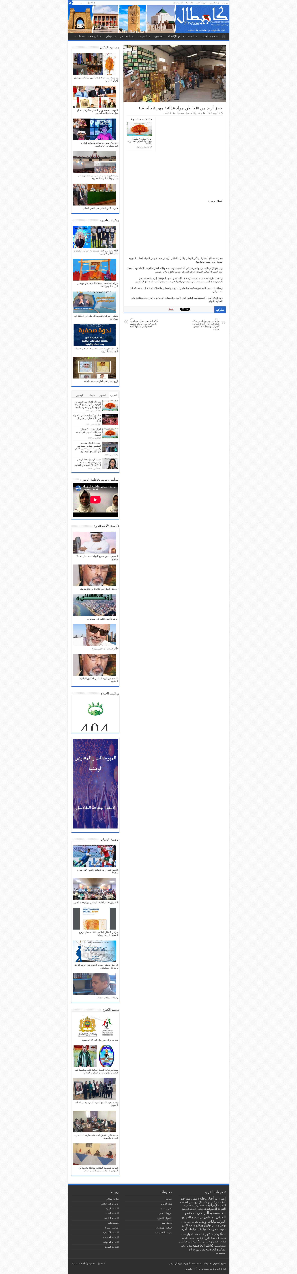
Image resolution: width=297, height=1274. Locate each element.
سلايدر (220, 1233)
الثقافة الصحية (189, 1209)
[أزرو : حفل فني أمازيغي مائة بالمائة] (94, 368)
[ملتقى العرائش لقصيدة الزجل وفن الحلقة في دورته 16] (94, 303)
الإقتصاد (184, 1202)
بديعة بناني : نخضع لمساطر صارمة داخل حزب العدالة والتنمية (96, 1136)
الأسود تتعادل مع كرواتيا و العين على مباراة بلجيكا (97, 871)
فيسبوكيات (188, 1241)
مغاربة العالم (186, 1246)
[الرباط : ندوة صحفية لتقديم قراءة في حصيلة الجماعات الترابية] (94, 335)
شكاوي (209, 1234)
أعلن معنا (189, 3)
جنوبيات (221, 1229)
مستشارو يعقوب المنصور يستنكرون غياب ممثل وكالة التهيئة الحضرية (98, 177)
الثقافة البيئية (189, 1206)
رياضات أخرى (188, 1229)
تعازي (191, 1222)
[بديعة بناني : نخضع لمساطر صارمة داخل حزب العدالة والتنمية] (94, 1122)
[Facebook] (95, 2)
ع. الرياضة (95, 36)
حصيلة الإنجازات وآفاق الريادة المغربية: (99, 589)
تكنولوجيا (184, 1222)
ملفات (202, 1250)
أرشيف (196, 1199)
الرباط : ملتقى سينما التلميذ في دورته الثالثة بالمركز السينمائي (96, 966)
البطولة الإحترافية (217, 1205)
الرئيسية (224, 36)
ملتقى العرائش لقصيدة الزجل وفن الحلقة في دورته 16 (96, 317)
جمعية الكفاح (188, 1225)
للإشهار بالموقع (164, 1218)
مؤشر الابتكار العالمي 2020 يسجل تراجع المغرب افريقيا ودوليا (98, 933)
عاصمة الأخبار (210, 36)
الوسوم (80, 395)
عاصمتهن (159, 36)
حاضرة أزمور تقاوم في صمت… (102, 619)
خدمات (81, 36)
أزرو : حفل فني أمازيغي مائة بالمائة (101, 381)
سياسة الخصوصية (163, 1232)
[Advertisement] (175, 176)
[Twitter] (91, 2)
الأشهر (103, 395)
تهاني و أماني (219, 1225)
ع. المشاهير (126, 36)
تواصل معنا (166, 1223)
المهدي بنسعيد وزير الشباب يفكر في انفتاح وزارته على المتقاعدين (97, 111)
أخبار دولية (220, 1198)
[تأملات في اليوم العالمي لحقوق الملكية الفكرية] (94, 665)
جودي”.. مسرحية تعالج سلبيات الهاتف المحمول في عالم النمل (99, 144)
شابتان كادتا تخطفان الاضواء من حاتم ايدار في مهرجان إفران (87, 418)
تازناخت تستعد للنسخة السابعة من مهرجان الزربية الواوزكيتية (97, 284)
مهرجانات (193, 1249)
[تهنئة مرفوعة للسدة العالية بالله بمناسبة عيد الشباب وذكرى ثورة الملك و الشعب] (94, 1056)
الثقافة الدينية (201, 1209)
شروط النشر (201, 3)
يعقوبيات (221, 1252)
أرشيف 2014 (186, 1199)
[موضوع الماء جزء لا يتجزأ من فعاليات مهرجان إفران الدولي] (94, 64)
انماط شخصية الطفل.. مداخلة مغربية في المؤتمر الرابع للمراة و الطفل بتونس (98, 1169)
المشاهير (209, 1217)
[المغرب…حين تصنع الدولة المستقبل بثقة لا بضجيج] (94, 543)
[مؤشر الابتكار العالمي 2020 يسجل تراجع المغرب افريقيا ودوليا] (94, 919)
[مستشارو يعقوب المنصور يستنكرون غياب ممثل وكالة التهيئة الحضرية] (94, 162)
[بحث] (70, 2)
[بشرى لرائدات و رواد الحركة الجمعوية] (94, 1027)
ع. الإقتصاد (174, 36)
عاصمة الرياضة (210, 1238)
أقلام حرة (220, 1202)
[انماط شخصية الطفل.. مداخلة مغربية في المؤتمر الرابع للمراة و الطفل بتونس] (94, 1154)
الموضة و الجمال (197, 1218)
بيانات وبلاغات (196, 113)
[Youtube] (88, 2)
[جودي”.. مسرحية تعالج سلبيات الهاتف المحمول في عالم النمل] (94, 130)
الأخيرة (113, 395)
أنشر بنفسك (178, 3)
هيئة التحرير (214, 3)
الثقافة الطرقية (111, 1218)
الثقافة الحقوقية (216, 1208)
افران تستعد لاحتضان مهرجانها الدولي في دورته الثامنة (139, 141)
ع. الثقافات (191, 36)
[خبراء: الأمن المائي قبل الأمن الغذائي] (94, 195)
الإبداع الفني (195, 1202)
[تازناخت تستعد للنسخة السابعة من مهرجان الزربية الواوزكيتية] (94, 270)
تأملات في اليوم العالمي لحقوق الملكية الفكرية (99, 680)
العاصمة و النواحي (211, 1213)
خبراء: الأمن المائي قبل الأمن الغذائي (100, 208)
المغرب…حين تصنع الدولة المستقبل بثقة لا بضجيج (97, 557)
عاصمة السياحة (194, 1238)
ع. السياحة (144, 36)
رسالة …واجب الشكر (107, 997)
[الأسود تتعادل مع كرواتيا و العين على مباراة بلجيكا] (94, 856)
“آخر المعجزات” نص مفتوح (105, 648)
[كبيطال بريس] (148, 19)
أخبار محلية (206, 1198)
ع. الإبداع (111, 36)
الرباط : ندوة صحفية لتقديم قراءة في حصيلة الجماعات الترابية (96, 350)
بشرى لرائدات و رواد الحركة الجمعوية (100, 1040)
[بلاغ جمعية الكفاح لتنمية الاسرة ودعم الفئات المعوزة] (94, 1089)
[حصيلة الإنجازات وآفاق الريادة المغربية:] (94, 576)
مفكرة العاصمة (215, 1249)
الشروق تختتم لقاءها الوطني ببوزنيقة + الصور (96, 902)
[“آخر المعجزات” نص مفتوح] (94, 635)
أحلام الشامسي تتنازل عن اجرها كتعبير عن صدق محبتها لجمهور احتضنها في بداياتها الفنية (144, 323)
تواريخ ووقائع (203, 1225)
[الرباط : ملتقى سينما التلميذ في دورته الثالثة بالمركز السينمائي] (94, 952)
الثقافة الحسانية (111, 1237)
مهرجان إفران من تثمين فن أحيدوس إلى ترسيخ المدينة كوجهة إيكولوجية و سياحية (88, 404)
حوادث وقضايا (183, 113)
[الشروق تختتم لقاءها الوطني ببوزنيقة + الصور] (94, 889)
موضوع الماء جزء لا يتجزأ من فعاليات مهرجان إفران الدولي (96, 79)
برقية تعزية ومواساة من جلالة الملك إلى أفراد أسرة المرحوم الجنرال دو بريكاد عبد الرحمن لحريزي (206, 324)
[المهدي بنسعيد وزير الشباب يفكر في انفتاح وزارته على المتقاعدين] (94, 97)
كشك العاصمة (203, 1245)
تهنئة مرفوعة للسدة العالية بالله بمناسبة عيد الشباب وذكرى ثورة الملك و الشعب (96, 1071)
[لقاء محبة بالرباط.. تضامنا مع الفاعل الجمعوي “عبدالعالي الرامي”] (94, 237)
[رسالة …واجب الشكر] (94, 984)
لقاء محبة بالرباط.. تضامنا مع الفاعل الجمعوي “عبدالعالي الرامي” (96, 252)
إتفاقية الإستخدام (164, 1227)
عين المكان (201, 1241)
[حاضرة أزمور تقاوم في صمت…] (94, 605)
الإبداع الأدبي (207, 1202)
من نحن (225, 3)
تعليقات (91, 395)
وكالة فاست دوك (79, 1263)
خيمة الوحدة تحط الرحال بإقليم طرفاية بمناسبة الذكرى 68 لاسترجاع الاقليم (88, 462)
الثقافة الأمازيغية (201, 1206)
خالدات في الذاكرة (110, 1204)
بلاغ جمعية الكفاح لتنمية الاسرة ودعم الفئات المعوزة (96, 1104)
